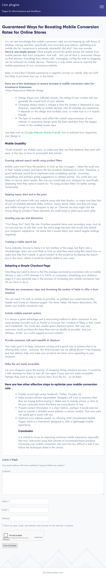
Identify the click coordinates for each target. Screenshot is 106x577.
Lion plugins (10, 4)
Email (5, 509)
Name (5, 501)
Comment (6, 471)
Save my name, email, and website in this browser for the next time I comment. (39, 525)
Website (5, 518)
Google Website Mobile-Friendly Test (45, 132)
